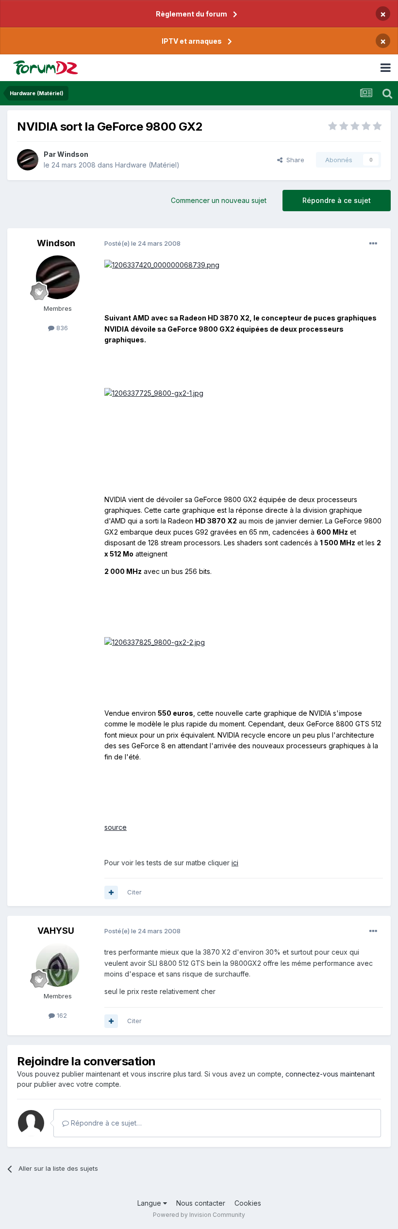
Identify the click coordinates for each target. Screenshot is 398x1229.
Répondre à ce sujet (336, 200)
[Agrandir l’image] (161, 264)
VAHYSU (55, 931)
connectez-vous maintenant (330, 1074)
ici (235, 863)
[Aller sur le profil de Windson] (27, 159)
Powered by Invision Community (199, 1214)
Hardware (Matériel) (147, 165)
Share (293, 160)
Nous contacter (200, 1203)
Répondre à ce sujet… (105, 1123)
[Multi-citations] (111, 892)
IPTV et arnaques (192, 41)
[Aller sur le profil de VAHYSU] (58, 965)
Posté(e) (142, 243)
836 (61, 328)
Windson (72, 154)
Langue (150, 1203)
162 (61, 1015)
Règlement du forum (191, 14)
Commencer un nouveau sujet (218, 200)
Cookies (247, 1203)
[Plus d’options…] (373, 244)
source (115, 827)
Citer (134, 892)
